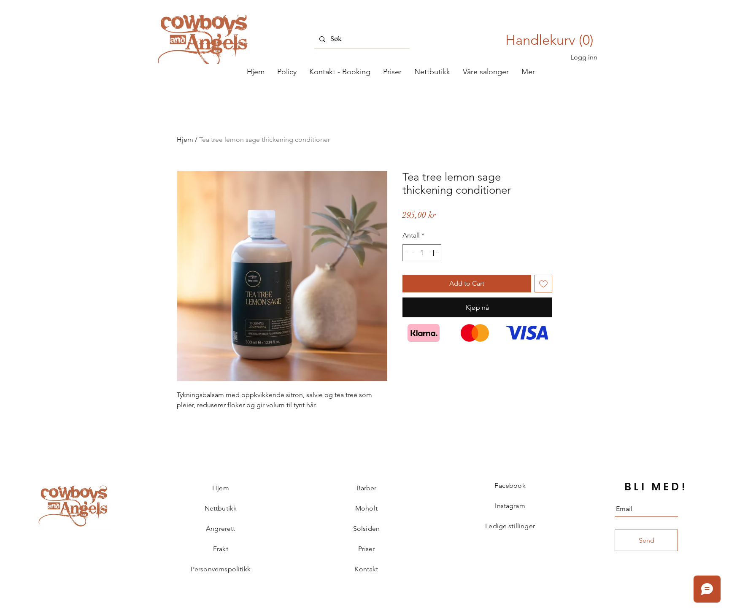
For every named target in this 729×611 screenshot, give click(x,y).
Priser (366, 549)
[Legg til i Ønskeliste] (543, 283)
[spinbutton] (422, 253)
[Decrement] (410, 253)
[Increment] (434, 253)
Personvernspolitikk (221, 569)
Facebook (509, 485)
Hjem (185, 139)
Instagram (510, 506)
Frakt (220, 549)
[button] (485, 71)
